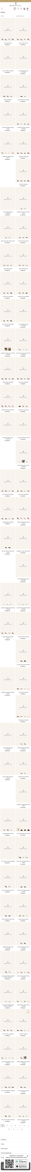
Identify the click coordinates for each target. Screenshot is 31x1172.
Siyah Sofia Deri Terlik (23, 410)
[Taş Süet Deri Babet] (23, 170)
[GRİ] (11, 95)
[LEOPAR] (21, 943)
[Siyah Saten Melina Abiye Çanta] (7, 114)
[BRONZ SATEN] (25, 829)
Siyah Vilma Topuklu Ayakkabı (8, 1090)
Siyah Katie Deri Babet (24, 494)
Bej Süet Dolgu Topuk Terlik (23, 664)
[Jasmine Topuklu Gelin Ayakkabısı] (7, 933)
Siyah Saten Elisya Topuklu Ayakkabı (23, 466)
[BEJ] (25, 1030)
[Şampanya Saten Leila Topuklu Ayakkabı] (7, 339)
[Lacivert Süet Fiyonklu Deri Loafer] (23, 876)
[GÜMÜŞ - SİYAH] (9, 1001)
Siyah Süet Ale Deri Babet (8, 324)
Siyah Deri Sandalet (23, 268)
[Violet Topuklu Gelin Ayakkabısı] (7, 734)
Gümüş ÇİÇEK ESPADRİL (24, 720)
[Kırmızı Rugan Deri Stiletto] (7, 396)
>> (22, 1129)
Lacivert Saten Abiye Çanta (23, 437)
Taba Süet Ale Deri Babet (23, 296)
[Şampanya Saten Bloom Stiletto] (7, 143)
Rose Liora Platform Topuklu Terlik (23, 862)
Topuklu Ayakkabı (23, 1034)
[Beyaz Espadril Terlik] (23, 905)
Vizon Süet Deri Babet (24, 156)
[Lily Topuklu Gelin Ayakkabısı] (7, 847)
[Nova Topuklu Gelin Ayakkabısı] (23, 310)
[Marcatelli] (15, 4)
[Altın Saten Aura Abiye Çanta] (23, 820)
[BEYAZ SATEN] (25, 208)
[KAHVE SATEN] (28, 829)
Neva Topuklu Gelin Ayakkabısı (8, 212)
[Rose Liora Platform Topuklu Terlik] (23, 847)
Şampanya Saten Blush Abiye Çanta (7, 693)
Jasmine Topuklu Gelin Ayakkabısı (8, 947)
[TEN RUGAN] (9, 406)
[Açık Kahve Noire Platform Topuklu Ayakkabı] (7, 962)
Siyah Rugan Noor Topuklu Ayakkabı (23, 976)
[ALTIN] (13, 1057)
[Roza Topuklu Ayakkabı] (7, 57)
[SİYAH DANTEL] (21, 95)
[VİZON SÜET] (21, 152)
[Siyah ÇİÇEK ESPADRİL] (23, 679)
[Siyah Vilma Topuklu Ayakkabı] (7, 1077)
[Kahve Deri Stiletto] (23, 29)
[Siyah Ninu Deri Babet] (23, 368)
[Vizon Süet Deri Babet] (23, 143)
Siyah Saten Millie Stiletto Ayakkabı (23, 947)
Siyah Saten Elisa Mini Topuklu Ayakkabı (23, 354)
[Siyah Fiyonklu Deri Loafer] (7, 905)
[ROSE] (25, 743)
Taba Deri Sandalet (8, 268)
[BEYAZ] (11, 829)
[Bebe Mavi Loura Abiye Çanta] (23, 537)
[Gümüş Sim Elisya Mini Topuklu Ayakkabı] (7, 594)
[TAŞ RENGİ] (11, 264)
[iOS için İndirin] (21, 1166)
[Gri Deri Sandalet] (7, 86)
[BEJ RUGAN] (26, 1115)
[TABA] (7, 264)
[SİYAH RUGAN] (2, 406)
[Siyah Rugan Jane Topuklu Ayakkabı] (23, 991)
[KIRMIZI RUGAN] (6, 406)
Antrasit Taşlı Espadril (23, 776)
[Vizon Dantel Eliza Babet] (23, 86)
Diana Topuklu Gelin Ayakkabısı (23, 71)
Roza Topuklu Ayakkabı (8, 70)
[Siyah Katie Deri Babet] (23, 481)
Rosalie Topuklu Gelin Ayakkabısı (8, 438)
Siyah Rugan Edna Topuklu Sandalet (8, 1062)
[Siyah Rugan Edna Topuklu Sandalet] (7, 1048)
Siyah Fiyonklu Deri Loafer (8, 919)
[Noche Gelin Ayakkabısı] (23, 623)
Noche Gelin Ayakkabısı (23, 636)
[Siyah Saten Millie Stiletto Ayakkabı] (23, 933)
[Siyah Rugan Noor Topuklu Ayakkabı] (23, 962)
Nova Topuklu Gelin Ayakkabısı (23, 325)
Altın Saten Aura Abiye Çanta (23, 833)
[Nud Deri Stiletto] (7, 29)
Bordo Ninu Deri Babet (8, 382)
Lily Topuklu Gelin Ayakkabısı (8, 861)
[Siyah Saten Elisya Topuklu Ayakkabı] (23, 452)
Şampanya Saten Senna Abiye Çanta (23, 805)
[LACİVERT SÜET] (28, 152)
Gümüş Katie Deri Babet (8, 522)
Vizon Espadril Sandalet (8, 833)
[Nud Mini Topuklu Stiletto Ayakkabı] (23, 114)
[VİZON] (4, 829)
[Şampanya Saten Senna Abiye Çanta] (23, 791)
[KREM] (25, 688)
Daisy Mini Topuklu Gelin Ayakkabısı (23, 579)
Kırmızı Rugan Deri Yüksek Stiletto (23, 523)
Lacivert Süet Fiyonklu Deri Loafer (23, 891)
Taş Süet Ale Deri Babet (8, 296)
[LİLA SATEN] (9, 349)
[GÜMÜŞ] (28, 688)
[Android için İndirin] (21, 1161)
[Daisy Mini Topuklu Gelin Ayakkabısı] (23, 565)
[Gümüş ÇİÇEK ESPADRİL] (23, 706)
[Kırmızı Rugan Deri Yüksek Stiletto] (23, 508)
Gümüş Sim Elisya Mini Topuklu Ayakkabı (8, 608)
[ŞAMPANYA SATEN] (9, 152)
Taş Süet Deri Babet (23, 184)
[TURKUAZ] (25, 518)
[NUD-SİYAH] (25, 1086)
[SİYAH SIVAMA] (6, 886)
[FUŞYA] (6, 39)
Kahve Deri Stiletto (23, 43)
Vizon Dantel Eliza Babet (23, 99)
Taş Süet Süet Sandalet (23, 241)
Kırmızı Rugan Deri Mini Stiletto (7, 637)
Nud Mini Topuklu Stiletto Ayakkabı (23, 128)
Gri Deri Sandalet (8, 99)
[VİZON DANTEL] (25, 95)
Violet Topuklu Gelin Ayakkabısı (8, 748)
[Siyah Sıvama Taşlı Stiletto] (7, 876)
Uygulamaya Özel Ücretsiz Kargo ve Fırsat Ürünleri (15, 1)
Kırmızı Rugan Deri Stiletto (8, 410)
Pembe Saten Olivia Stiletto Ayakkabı (23, 1062)
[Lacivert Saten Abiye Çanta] (23, 424)
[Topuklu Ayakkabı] (23, 1020)
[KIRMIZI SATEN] (13, 152)
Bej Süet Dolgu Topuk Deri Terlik (8, 552)
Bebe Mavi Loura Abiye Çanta (23, 551)
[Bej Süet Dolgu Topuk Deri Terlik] (7, 537)
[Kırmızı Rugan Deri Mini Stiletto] (7, 623)
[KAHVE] (13, 39)
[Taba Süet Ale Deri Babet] (23, 283)
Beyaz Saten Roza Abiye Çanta (8, 241)
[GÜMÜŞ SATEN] (6, 152)
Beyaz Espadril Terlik (23, 919)
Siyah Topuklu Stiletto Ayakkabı (8, 777)
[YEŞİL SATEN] (21, 829)
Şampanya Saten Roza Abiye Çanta (23, 212)
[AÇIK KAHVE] (9, 972)
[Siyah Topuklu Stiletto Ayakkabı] (7, 763)
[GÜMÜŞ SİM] (4, 604)
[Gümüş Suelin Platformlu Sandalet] (23, 734)
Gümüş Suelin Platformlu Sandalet (23, 748)
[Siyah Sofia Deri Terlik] (23, 396)
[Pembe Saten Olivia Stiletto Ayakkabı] (23, 1048)
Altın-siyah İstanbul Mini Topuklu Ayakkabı (8, 1005)
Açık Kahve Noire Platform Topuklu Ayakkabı (8, 976)
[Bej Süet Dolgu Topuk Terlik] (23, 651)
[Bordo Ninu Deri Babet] (7, 368)
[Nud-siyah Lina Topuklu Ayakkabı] (23, 1077)
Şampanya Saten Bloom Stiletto (8, 157)
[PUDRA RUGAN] (21, 1001)
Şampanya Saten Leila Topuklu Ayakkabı (8, 354)
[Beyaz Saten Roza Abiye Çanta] (7, 227)
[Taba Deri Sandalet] (7, 255)
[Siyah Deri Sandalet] (23, 255)
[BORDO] (6, 378)
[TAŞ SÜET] (25, 152)
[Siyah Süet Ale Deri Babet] (7, 310)
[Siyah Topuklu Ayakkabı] (7, 1020)
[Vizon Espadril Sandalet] (7, 820)
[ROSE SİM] (11, 604)
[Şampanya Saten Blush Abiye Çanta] (7, 679)
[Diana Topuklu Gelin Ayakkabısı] (23, 57)
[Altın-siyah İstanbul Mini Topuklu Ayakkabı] (7, 991)
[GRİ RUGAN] (13, 406)
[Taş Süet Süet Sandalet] (23, 227)
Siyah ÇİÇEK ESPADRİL (23, 692)
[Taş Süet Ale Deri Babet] (7, 283)
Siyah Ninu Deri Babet (23, 382)
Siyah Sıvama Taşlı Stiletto (8, 890)
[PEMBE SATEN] (25, 1057)
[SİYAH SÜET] (11, 292)
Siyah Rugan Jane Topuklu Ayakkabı (23, 1005)
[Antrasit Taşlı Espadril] (23, 763)
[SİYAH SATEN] (2, 152)
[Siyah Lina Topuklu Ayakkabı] (7, 1106)
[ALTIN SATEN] (18, 829)
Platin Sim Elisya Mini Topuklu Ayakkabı (23, 608)
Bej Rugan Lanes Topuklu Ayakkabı (23, 1120)
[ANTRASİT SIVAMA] (9, 886)
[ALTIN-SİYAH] (6, 1001)
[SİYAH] (2, 39)
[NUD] (9, 39)
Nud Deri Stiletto (8, 43)
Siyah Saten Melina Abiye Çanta (8, 128)
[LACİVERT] (25, 123)
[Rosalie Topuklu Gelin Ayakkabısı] (7, 424)
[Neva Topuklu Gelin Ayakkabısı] (7, 198)
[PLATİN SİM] (7, 604)
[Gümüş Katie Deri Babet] (7, 508)
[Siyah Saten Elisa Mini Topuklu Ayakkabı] (23, 339)
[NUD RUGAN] (21, 518)
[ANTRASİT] (21, 772)
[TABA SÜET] (20, 237)
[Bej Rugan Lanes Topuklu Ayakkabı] (23, 1106)
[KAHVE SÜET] (26, 237)
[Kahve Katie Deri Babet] (7, 481)
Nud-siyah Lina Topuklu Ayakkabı (23, 1091)
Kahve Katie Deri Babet (8, 494)
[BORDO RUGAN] (28, 972)
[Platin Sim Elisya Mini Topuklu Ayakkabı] (23, 594)
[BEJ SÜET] (6, 547)
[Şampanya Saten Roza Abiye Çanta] (23, 198)
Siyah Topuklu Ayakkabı (7, 1034)
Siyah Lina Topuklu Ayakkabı (8, 1119)
